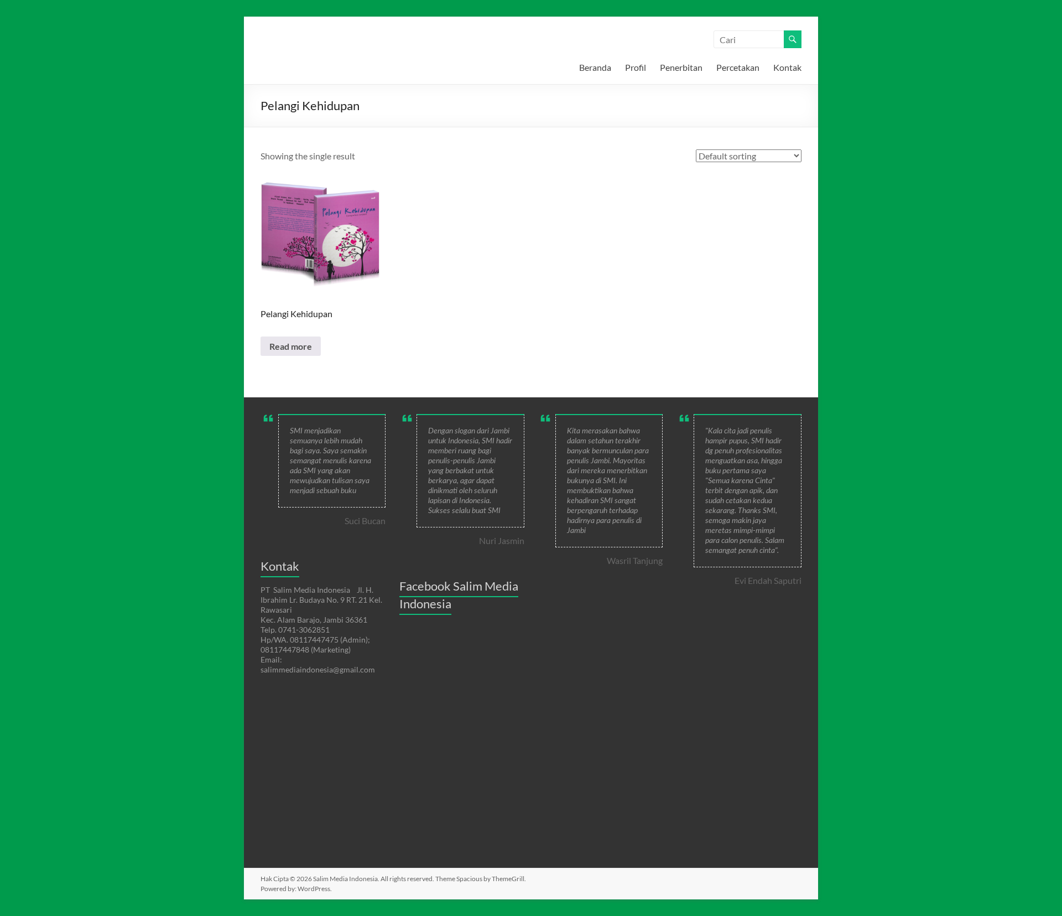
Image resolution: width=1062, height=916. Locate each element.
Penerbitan (681, 67)
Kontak (787, 67)
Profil (635, 67)
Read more (290, 346)
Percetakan (737, 67)
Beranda (595, 67)
